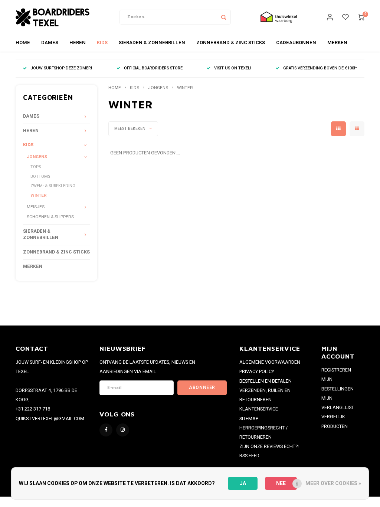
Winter (38, 195)
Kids (102, 42)
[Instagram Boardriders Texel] (122, 429)
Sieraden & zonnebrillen (152, 42)
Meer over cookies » (333, 483)
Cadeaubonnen (296, 42)
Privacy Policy (256, 371)
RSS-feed (249, 455)
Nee (281, 483)
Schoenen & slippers (50, 217)
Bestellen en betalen (265, 381)
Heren (77, 42)
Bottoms (40, 176)
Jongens (37, 157)
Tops (35, 167)
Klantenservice (258, 409)
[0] (361, 16)
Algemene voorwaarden (269, 362)
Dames (49, 42)
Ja (242, 483)
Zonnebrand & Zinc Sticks (230, 42)
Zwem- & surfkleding (52, 186)
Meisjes (36, 207)
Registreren (336, 370)
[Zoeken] (223, 17)
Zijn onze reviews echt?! (269, 446)
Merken (337, 42)
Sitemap (248, 418)
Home (23, 42)
